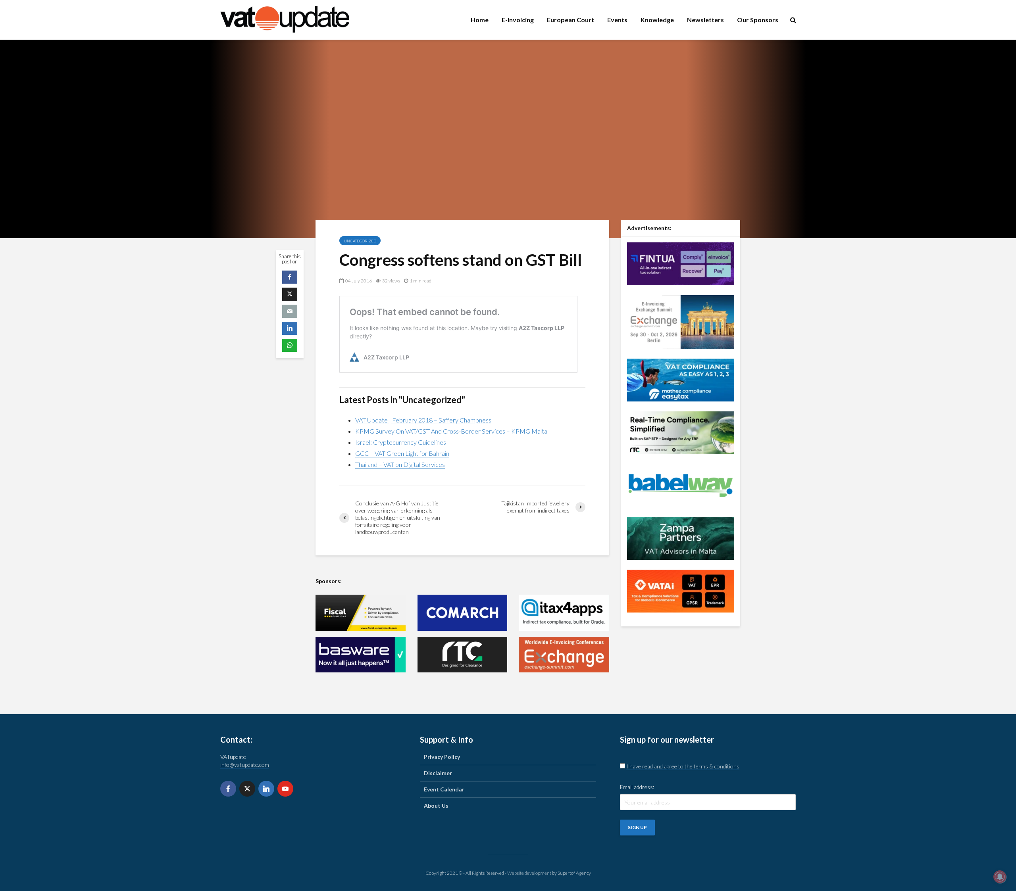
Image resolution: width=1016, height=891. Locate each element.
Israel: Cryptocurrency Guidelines (400, 442)
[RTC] (463, 655)
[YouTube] (285, 789)
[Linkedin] (266, 789)
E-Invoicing (518, 19)
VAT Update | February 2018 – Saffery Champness (423, 420)
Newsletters (705, 19)
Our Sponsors (757, 19)
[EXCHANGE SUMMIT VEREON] (564, 655)
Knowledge (657, 19)
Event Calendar (444, 789)
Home (480, 19)
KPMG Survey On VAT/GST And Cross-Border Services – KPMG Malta (451, 431)
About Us (436, 805)
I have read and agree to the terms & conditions (682, 766)
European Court (570, 19)
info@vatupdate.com (244, 764)
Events (617, 19)
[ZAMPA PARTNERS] (680, 537)
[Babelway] (680, 484)
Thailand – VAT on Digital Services (400, 464)
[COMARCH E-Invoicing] (463, 613)
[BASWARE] (361, 655)
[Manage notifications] (999, 876)
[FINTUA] (680, 262)
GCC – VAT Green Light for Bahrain (402, 453)
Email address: (637, 786)
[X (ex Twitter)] (247, 789)
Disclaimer (438, 773)
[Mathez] (680, 379)
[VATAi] (680, 590)
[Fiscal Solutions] (361, 613)
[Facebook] (228, 789)
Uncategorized (360, 240)
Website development (529, 873)
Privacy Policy (442, 756)
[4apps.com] (564, 613)
